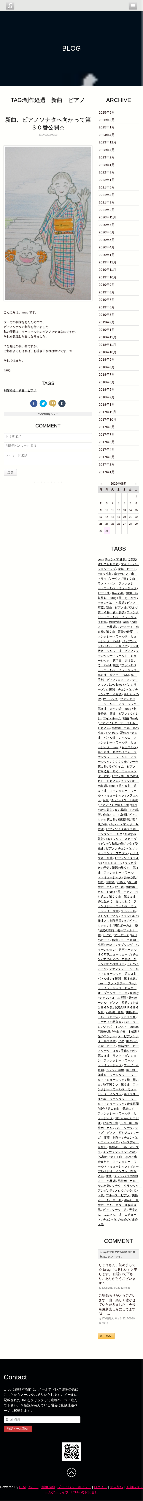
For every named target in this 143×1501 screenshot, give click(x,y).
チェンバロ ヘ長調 (111, 602)
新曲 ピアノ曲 (116, 607)
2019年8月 (107, 292)
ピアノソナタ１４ (127, 858)
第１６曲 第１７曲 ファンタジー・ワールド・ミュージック (117, 790)
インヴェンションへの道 (119, 1152)
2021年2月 (107, 210)
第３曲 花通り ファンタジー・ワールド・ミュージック (118, 1074)
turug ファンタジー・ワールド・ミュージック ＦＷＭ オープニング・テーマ (117, 988)
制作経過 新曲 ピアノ (20, 390)
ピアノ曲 (104, 593)
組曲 (126, 718)
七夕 (121, 1041)
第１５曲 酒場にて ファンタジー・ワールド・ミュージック (117, 1113)
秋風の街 (118, 843)
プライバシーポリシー (74, 1487)
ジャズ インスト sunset (121, 1026)
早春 (126, 622)
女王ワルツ (129, 747)
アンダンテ (121, 935)
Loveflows (115, 684)
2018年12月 (108, 337)
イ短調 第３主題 (124, 978)
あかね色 (118, 593)
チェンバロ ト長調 (124, 800)
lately (134, 718)
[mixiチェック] (52, 403)
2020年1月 (107, 255)
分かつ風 (130, 877)
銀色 (102, 1108)
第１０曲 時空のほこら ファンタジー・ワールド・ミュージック (117, 756)
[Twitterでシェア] (43, 403)
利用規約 (48, 1487)
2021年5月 (107, 187)
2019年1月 (107, 330)
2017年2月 (107, 464)
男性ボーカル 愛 (126, 925)
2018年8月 (107, 367)
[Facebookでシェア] (34, 403)
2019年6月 (107, 307)
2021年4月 (107, 195)
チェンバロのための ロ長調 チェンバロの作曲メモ (118, 959)
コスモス (124, 679)
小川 (109, 573)
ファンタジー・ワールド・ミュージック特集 (118, 617)
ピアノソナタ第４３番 (114, 805)
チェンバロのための (116, 1219)
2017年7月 (107, 434)
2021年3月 (107, 202)
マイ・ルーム (112, 718)
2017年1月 (107, 472)
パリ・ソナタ (124, 1127)
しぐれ (107, 935)
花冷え (121, 882)
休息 (106, 800)
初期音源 (124, 819)
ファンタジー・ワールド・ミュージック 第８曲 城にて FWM (118, 670)
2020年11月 (107, 217)
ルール (33, 1487)
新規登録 (116, 1487)
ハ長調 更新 (115, 1012)
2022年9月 (107, 172)
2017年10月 (108, 419)
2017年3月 (107, 457)
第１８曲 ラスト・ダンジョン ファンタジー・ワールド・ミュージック (117, 1060)
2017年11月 (107, 412)
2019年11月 (107, 269)
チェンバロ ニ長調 (112, 997)
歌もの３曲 (110, 1123)
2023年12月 (108, 142)
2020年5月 (107, 240)
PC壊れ (103, 1156)
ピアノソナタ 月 (115, 1209)
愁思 (101, 882)
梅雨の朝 (115, 622)
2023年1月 (107, 165)
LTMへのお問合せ (84, 1492)
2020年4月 (107, 247)
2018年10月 (108, 352)
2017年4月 (107, 449)
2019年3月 (107, 315)
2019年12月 (108, 262)
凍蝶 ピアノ (127, 569)
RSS (108, 1336)
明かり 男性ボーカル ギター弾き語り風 (118, 1205)
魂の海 (102, 824)
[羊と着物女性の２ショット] (48, 223)
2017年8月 (107, 427)
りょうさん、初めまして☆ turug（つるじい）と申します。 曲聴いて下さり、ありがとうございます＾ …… (118, 1274)
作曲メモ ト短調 (125, 1031)
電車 (109, 1176)
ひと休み (112, 732)
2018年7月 (107, 374)
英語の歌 (105, 1031)
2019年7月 (107, 299)
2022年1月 (107, 180)
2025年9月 (107, 112)
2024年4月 (107, 135)
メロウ (119, 1190)
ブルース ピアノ (118, 1195)
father (112, 785)
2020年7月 (107, 225)
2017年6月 (107, 442)
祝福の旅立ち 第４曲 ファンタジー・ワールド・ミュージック (118, 872)
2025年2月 (107, 120)
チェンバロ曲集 (115, 559)
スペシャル (128, 911)
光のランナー (107, 1036)
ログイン (100, 1487)
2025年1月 (107, 127)
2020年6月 (107, 232)
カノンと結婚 (115, 1070)
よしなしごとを (108, 915)
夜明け (134, 993)
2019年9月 (107, 284)
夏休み (124, 732)
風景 (116, 665)
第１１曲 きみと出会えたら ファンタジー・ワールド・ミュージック (117, 1161)
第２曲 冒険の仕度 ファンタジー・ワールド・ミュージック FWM (118, 636)
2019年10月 (108, 277)
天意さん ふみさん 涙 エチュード (118, 1214)
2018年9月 (107, 359)
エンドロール (113, 862)
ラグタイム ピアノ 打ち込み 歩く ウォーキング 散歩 (118, 771)
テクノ (116, 578)
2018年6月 (107, 382)
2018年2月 (107, 397)
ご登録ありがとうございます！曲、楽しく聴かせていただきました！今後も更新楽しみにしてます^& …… (117, 1305)
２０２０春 (119, 761)
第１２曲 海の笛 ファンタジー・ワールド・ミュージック (118, 1099)
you (100, 559)
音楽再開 (133, 1103)
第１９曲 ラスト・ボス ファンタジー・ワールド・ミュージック (118, 583)
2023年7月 (107, 150)
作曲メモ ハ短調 (115, 814)
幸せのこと (121, 573)
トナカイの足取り (110, 1021)
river (101, 573)
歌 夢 (119, 887)
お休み (110, 882)
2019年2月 (107, 322)
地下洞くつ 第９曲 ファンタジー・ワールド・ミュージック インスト (118, 1089)
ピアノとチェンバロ (119, 848)
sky (108, 838)
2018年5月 (107, 389)
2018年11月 (107, 345)
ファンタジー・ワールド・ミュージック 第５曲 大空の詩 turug (118, 704)
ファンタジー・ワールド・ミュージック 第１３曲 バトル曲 (118, 973)
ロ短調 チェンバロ (119, 689)
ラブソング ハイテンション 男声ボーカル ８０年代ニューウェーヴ (118, 949)
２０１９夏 (128, 1017)
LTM (22, 1487)
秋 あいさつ (127, 597)
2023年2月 (107, 157)
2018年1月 (107, 404)
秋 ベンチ (110, 699)
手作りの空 (128, 1050)
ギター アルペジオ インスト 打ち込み (120, 1171)
